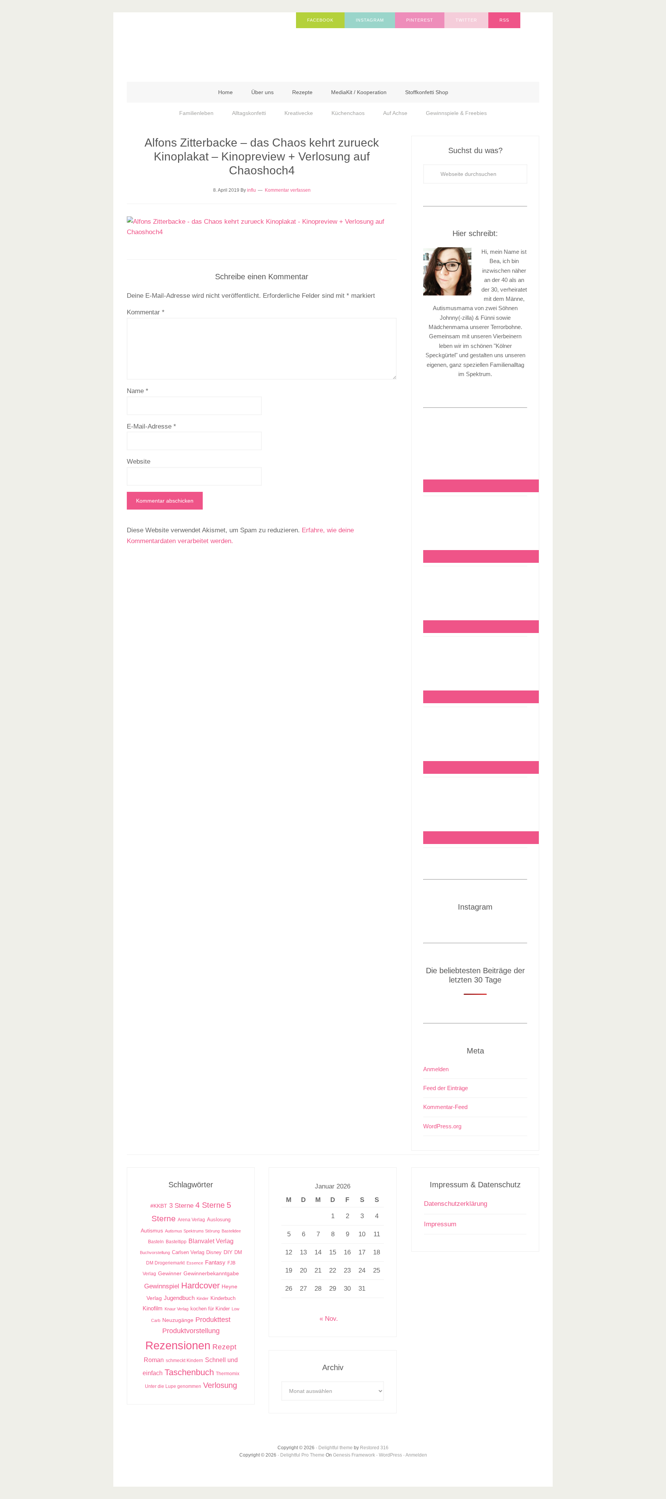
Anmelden (436, 1069)
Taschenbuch (189, 1372)
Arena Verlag (191, 1219)
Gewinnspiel (161, 1286)
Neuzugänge (177, 1320)
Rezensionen (177, 1345)
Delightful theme (335, 1447)
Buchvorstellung (155, 1252)
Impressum (440, 1224)
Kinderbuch (222, 1298)
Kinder (203, 1298)
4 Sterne (210, 1205)
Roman (154, 1360)
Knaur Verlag (176, 1309)
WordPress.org (442, 1126)
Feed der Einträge (445, 1088)
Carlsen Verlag (188, 1252)
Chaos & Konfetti (204, 43)
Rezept (224, 1347)
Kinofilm (153, 1308)
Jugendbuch (179, 1298)
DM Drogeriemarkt (165, 1263)
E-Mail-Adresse (151, 426)
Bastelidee (231, 1231)
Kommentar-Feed (445, 1107)
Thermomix (227, 1373)
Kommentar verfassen (288, 190)
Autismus (152, 1231)
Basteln (156, 1241)
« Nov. (329, 1318)
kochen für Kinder (210, 1309)
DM (238, 1252)
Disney (214, 1252)
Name (137, 391)
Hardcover (200, 1285)
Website (138, 461)
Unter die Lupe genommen (173, 1386)
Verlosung (220, 1385)
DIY (228, 1252)
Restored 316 (374, 1447)
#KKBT (158, 1206)
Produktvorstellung (191, 1331)
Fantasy (215, 1262)
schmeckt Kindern (184, 1360)
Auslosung (218, 1219)
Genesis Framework (354, 1455)
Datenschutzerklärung (455, 1203)
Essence (195, 1263)
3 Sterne (181, 1205)
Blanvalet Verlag (211, 1240)
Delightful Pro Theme (302, 1455)
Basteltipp (176, 1241)
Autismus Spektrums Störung (192, 1231)
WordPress (390, 1455)
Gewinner (170, 1273)
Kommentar (146, 312)
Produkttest (212, 1319)
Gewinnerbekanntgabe (211, 1273)
